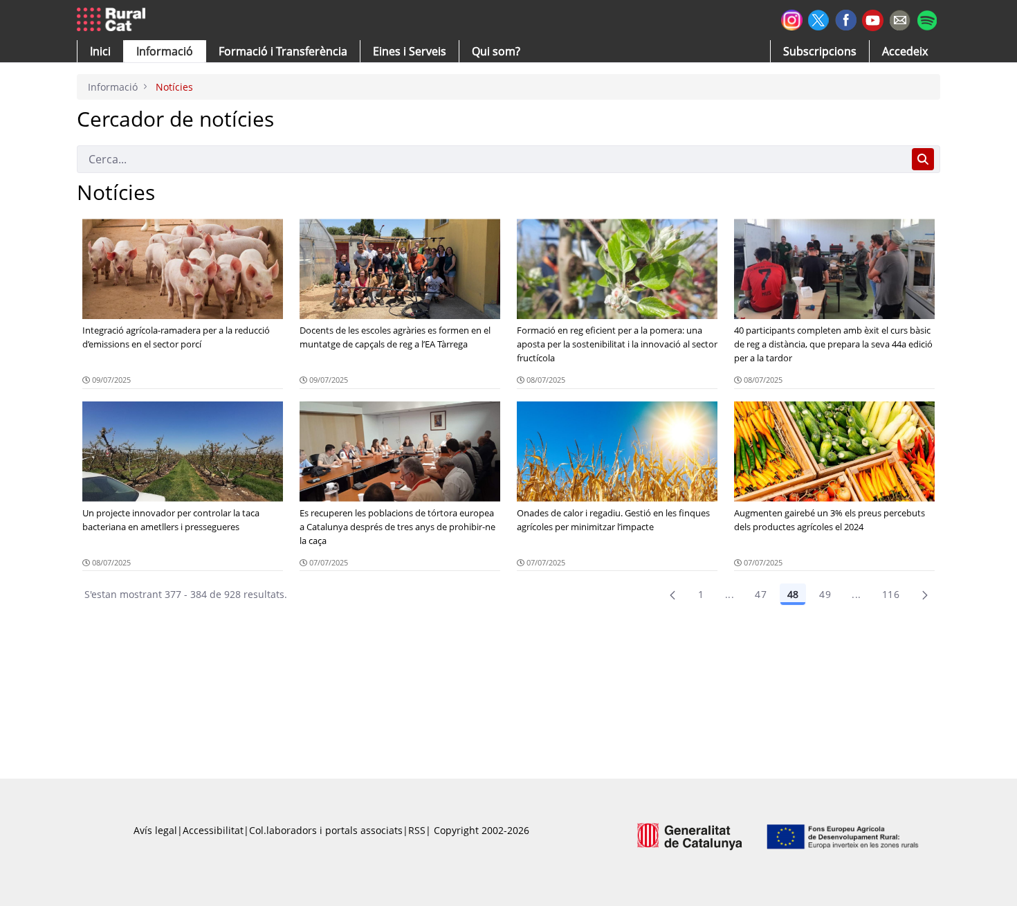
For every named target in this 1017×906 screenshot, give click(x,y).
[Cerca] (923, 159)
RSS (416, 830)
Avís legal (155, 830)
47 (761, 594)
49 (825, 594)
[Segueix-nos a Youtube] (872, 19)
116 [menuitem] (890, 594)
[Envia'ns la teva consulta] (899, 18)
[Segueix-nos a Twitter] (819, 18)
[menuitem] (283, 51)
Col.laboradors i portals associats (326, 830)
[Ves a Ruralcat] (114, 20)
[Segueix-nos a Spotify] (926, 18)
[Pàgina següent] (925, 594)
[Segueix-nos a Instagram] (792, 18)
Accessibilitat (213, 830)
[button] (100, 51)
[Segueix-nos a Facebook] (845, 18)
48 (792, 594)
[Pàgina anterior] (672, 594)
